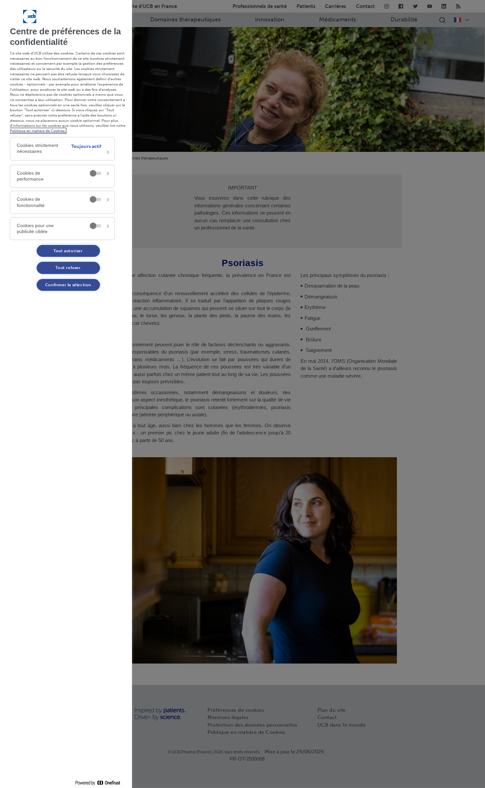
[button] (62, 148)
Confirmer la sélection (68, 285)
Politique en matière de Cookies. (38, 130)
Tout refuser (68, 267)
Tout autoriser (67, 251)
